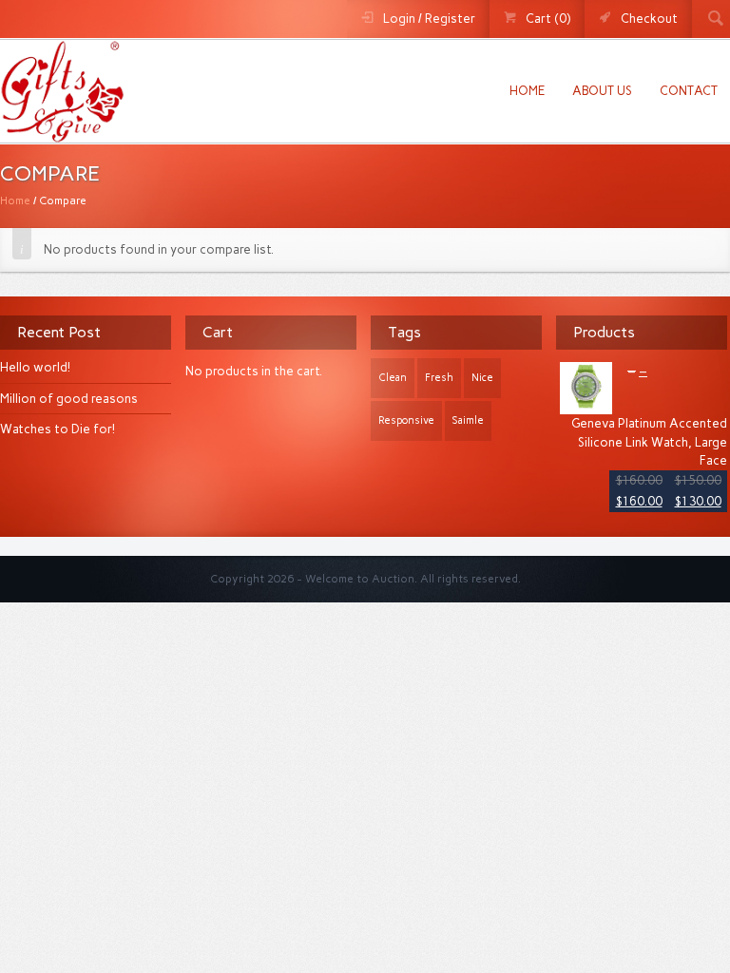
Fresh (439, 378)
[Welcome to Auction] (62, 133)
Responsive (406, 420)
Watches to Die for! (57, 429)
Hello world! (35, 367)
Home (527, 91)
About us (602, 91)
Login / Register (429, 18)
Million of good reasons (69, 398)
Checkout (649, 18)
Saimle (468, 420)
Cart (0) (548, 18)
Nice (482, 378)
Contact (689, 91)
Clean (392, 378)
